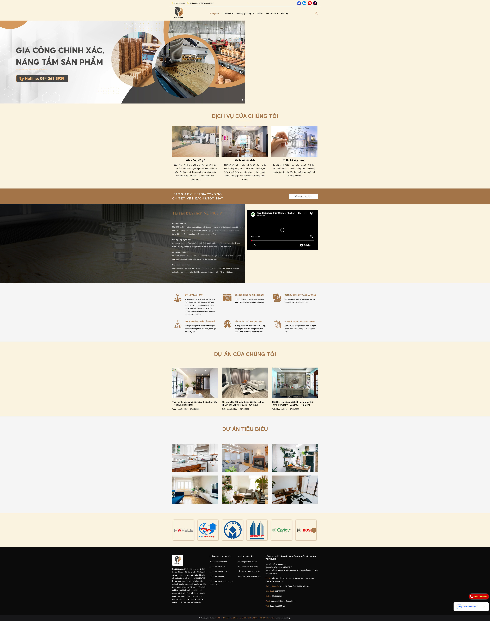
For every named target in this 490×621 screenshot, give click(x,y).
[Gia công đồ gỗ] (195, 141)
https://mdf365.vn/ (277, 606)
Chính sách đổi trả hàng (219, 571)
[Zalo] (304, 3)
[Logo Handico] (232, 530)
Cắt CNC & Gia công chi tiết (249, 571)
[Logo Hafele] (183, 530)
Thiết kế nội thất (245, 160)
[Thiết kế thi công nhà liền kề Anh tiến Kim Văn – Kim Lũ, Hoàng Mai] (195, 383)
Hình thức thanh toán (218, 562)
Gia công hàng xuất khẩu (248, 566)
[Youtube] (309, 3)
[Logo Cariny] (281, 530)
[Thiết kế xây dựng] (294, 141)
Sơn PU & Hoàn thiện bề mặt (249, 576)
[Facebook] (299, 3)
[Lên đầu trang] (486, 617)
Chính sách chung (217, 576)
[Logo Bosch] (306, 530)
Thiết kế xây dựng (294, 160)
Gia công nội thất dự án (247, 562)
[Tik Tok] (315, 3)
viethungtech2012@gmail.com (201, 3)
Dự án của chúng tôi (245, 354)
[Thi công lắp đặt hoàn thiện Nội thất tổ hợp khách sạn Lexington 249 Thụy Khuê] (245, 383)
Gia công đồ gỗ (195, 160)
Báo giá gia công (304, 197)
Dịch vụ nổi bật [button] (246, 556)
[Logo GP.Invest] (257, 530)
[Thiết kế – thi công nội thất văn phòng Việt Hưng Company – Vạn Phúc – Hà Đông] (295, 383)
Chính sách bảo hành (218, 566)
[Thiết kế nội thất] (245, 141)
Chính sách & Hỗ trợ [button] (220, 556)
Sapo (289, 618)
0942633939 (179, 3)
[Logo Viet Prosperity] (208, 530)
